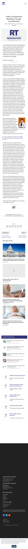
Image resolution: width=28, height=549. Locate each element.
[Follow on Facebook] (4, 515)
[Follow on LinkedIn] (7, 515)
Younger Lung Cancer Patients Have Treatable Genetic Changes (15, 360)
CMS (13, 66)
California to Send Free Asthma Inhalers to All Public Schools (16, 366)
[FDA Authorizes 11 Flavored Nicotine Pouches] (4, 341)
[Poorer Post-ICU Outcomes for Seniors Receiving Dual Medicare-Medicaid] (14, 312)
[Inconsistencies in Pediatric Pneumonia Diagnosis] (4, 354)
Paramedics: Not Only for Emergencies (11, 280)
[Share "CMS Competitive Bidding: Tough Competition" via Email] (18, 226)
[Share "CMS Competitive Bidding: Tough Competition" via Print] (20, 226)
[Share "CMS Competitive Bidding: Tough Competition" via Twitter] (10, 226)
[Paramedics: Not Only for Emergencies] (14, 270)
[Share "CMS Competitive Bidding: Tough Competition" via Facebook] (7, 226)
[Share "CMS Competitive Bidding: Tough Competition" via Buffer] (15, 226)
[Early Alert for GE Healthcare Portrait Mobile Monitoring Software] (4, 347)
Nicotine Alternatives (16, 343)
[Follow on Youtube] (9, 515)
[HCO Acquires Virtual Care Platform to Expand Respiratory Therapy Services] (14, 291)
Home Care (14, 23)
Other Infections (15, 356)
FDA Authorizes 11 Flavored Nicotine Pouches (15, 341)
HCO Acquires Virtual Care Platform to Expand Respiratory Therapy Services (13, 301)
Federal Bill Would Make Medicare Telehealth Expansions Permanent (14, 259)
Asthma (13, 368)
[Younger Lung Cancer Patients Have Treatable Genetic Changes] (4, 360)
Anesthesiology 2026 (16, 405)
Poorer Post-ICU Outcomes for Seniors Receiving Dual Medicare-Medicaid (13, 322)
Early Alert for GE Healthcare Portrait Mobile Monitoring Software (15, 347)
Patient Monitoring (15, 349)
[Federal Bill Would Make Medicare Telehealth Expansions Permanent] (14, 250)
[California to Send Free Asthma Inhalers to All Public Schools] (4, 366)
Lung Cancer (14, 362)
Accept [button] (14, 546)
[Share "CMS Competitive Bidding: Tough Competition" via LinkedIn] (12, 226)
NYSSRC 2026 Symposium (17, 375)
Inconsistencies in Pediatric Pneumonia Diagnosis (16, 354)
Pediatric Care (21, 356)
